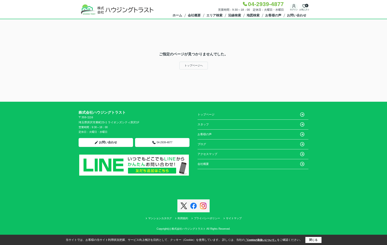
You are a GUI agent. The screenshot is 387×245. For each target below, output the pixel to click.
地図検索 (253, 15)
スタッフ (203, 124)
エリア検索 (214, 15)
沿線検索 (234, 15)
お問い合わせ (296, 15)
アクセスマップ (207, 154)
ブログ (202, 144)
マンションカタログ (160, 218)
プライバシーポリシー (207, 218)
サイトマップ (234, 218)
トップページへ (193, 65)
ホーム (177, 15)
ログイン (294, 9)
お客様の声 (273, 15)
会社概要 (194, 15)
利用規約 (183, 218)
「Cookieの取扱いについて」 (261, 240)
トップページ (206, 114)
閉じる (313, 239)
